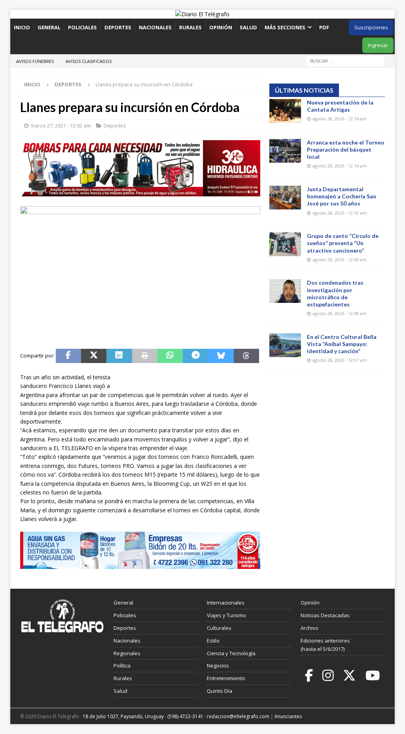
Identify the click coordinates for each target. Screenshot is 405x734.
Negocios (218, 665)
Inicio (22, 27)
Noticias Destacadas (325, 615)
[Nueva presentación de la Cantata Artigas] (285, 111)
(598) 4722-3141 (185, 716)
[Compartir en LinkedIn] (119, 356)
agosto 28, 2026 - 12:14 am (339, 166)
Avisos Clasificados (89, 61)
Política (122, 665)
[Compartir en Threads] (246, 356)
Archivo (309, 627)
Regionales (127, 653)
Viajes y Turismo (226, 615)
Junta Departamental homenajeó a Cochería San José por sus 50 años (341, 196)
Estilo (213, 640)
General (49, 27)
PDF (324, 27)
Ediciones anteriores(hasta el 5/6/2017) (325, 644)
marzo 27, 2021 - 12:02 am (60, 125)
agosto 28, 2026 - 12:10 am (339, 213)
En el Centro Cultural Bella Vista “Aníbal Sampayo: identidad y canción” (342, 343)
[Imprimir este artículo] (144, 356)
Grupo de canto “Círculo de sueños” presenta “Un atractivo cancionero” (343, 242)
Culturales (219, 627)
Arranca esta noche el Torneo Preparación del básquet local (345, 149)
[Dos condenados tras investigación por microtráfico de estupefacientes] (285, 291)
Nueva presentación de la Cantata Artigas (340, 106)
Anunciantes (288, 716)
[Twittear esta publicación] (93, 356)
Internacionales (225, 602)
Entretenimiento (226, 678)
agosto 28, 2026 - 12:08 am (339, 313)
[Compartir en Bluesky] (220, 356)
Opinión (220, 27)
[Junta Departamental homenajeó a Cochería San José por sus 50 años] (285, 197)
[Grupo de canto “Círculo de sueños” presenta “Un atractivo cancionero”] (285, 244)
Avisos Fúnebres (35, 61)
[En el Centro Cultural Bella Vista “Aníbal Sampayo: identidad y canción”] (285, 345)
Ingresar (378, 45)
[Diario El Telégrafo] (202, 14)
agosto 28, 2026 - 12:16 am (339, 119)
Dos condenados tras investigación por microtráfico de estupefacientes (335, 293)
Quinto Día (219, 690)
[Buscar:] (345, 60)
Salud (248, 27)
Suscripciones (371, 27)
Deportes (117, 27)
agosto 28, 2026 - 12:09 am (339, 259)
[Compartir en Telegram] (195, 356)
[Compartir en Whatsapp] (170, 356)
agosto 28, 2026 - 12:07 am (339, 360)
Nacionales (155, 27)
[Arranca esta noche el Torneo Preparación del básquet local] (285, 151)
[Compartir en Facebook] (68, 356)
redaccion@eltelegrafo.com (238, 716)
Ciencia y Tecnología (231, 653)
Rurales (190, 27)
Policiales (82, 27)
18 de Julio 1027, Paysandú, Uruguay (123, 716)
